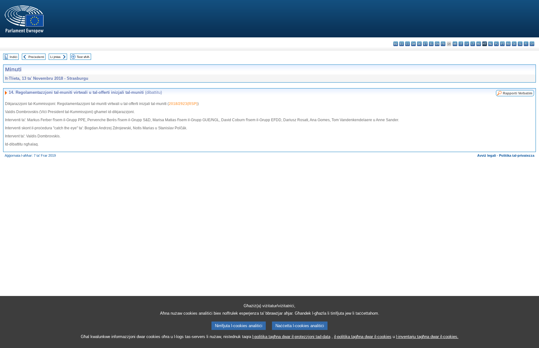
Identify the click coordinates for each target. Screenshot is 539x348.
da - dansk (413, 43)
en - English (437, 43)
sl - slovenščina (520, 43)
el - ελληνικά (431, 43)
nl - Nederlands (490, 43)
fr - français (443, 43)
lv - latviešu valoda (466, 43)
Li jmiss (55, 57)
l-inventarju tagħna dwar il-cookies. (427, 336)
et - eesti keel (425, 43)
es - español (401, 43)
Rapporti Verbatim (517, 93)
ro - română (508, 43)
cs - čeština (407, 43)
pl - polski (496, 43)
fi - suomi (526, 43)
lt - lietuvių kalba (472, 43)
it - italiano (461, 43)
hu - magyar (478, 43)
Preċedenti (36, 57)
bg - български (395, 43)
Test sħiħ (83, 57)
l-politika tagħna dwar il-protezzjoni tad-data (291, 336)
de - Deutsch (419, 43)
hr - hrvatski (455, 43)
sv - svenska (532, 43)
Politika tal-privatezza (516, 155)
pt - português (502, 43)
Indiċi (13, 57)
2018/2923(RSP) (183, 104)
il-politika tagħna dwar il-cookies (362, 336)
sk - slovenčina (514, 43)
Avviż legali (486, 155)
